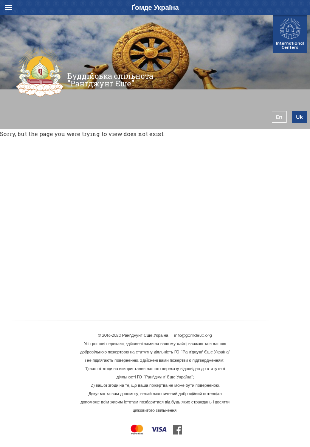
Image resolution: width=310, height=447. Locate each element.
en (279, 116)
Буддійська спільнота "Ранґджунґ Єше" (110, 79)
